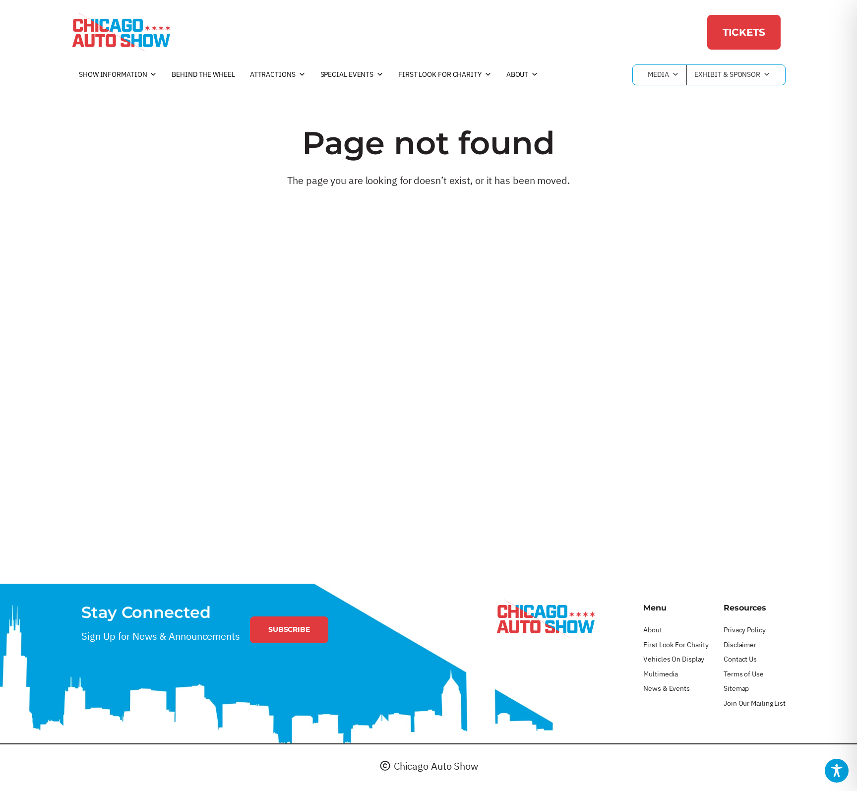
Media (658, 74)
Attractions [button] (273, 74)
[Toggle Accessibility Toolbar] (837, 771)
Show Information (113, 74)
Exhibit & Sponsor (727, 74)
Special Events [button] (347, 74)
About (517, 74)
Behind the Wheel (203, 74)
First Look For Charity (440, 74)
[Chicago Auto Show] (121, 32)
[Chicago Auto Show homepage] (545, 618)
